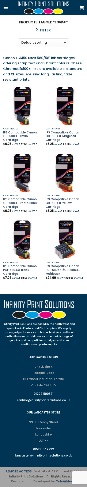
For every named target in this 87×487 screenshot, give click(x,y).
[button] (5, 7)
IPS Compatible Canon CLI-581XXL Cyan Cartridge (20, 136)
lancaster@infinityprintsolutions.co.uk (43, 456)
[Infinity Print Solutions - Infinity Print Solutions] (43, 7)
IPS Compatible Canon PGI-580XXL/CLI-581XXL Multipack (63, 270)
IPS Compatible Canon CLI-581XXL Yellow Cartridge (62, 203)
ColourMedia (66, 481)
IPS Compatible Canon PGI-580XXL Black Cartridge (20, 270)
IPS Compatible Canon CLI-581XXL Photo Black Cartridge (20, 203)
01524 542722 (43, 449)
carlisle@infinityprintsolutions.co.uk (43, 400)
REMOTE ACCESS (19, 471)
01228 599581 (43, 394)
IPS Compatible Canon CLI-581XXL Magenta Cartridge (62, 136)
